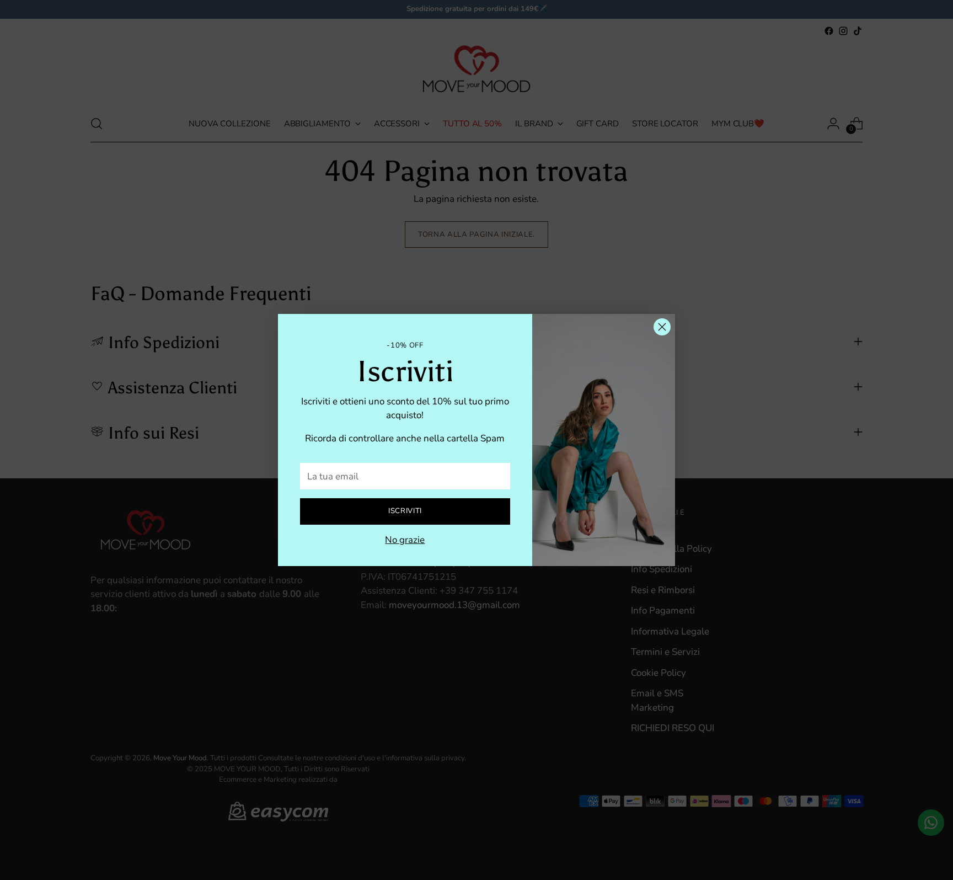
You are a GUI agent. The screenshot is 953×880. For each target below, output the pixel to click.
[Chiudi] (662, 326)
